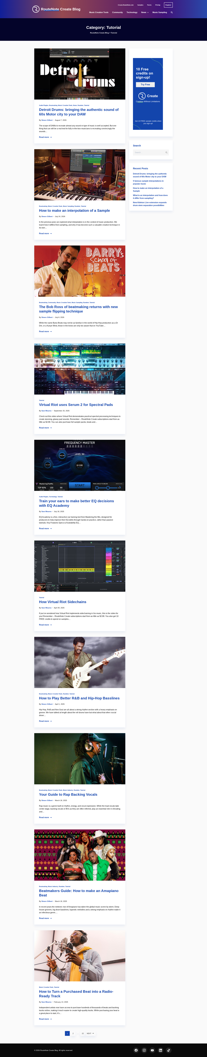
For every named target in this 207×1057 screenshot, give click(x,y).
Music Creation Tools (98, 12)
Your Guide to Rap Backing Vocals (68, 794)
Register (168, 5)
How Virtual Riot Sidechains (62, 602)
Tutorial (86, 105)
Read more (44, 137)
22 (83, 1033)
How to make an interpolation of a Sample (74, 210)
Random (80, 105)
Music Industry (68, 790)
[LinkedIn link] (160, 1050)
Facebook (136, 1050)
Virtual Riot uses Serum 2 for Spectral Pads (76, 405)
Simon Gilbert (47, 120)
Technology (132, 12)
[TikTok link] (169, 1050)
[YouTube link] (152, 1050)
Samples (140, 5)
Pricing (157, 5)
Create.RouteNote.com (126, 5)
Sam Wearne (46, 411)
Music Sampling (159, 12)
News (143, 12)
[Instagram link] (144, 1050)
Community (117, 12)
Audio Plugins (43, 105)
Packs (149, 5)
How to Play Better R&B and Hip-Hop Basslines (79, 698)
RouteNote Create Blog (60, 9)
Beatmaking (53, 105)
